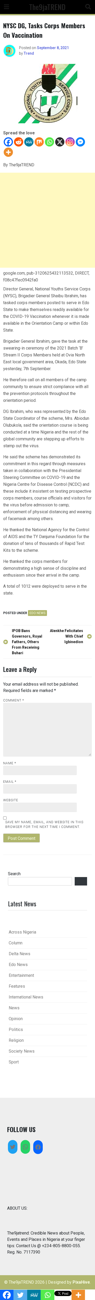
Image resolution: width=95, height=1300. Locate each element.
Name (9, 763)
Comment (13, 700)
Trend (29, 53)
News (14, 1007)
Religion (16, 1040)
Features (17, 986)
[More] (8, 152)
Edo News (37, 613)
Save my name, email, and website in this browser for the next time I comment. (44, 824)
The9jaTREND (47, 6)
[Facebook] (8, 142)
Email (9, 782)
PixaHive (81, 1282)
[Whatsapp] (49, 142)
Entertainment (21, 975)
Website (10, 800)
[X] (59, 142)
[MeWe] (29, 142)
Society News (22, 1051)
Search (14, 873)
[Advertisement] (47, 220)
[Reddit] (18, 142)
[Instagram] (70, 142)
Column (15, 942)
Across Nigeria (22, 932)
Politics (16, 1029)
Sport (14, 1062)
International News (26, 997)
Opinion (16, 1018)
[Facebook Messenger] (80, 142)
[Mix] (39, 142)
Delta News (19, 953)
